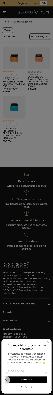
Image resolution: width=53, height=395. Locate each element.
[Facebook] (21, 386)
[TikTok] (31, 386)
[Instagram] (26, 386)
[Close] (48, 342)
